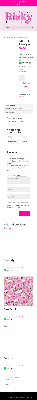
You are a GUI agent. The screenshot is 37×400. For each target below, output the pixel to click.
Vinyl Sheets (13, 37)
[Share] (26, 2)
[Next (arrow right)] (33, 200)
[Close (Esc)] (30, 2)
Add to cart (26, 85)
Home (6, 37)
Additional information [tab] (14, 109)
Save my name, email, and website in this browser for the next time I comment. (18, 205)
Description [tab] (10, 105)
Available (9, 379)
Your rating (11, 175)
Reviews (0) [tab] (10, 112)
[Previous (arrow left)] (3, 200)
